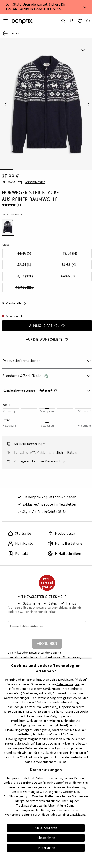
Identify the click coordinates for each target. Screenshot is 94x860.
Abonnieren (47, 643)
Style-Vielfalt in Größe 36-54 (44, 512)
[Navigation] (5, 21)
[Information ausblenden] (85, 7)
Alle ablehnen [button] (46, 838)
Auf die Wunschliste (44, 339)
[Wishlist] (80, 21)
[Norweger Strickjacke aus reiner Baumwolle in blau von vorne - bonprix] (47, 104)
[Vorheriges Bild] (5, 104)
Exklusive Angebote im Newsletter (49, 504)
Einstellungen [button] (46, 848)
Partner (31, 679)
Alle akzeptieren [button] (46, 828)
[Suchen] (63, 21)
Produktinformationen (22, 360)
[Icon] (74, 7)
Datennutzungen (68, 684)
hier (66, 730)
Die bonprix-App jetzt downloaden (49, 497)
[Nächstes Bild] (88, 104)
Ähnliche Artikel (44, 326)
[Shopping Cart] (88, 21)
